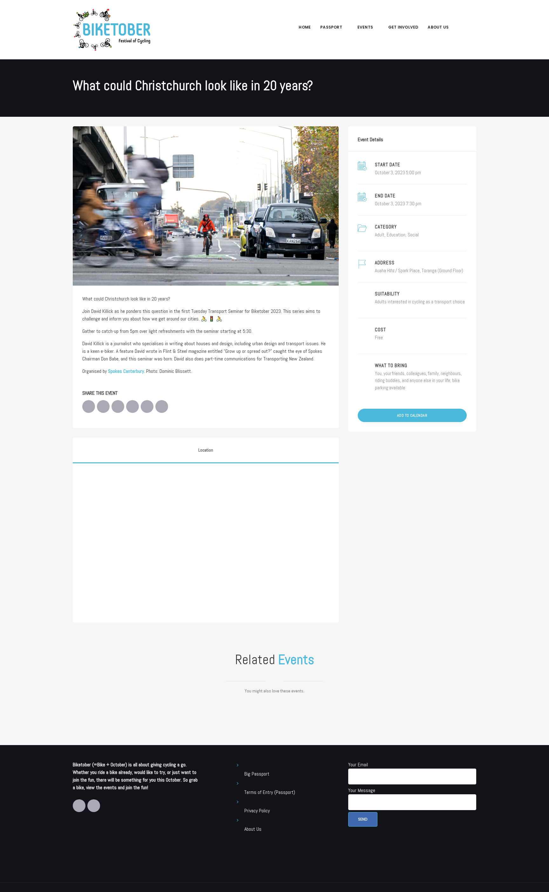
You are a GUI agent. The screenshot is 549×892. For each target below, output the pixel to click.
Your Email (358, 764)
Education (396, 235)
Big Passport (256, 773)
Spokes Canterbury (126, 371)
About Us (438, 27)
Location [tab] (205, 450)
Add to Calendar (412, 415)
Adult (379, 235)
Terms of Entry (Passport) (269, 792)
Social (413, 235)
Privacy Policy (257, 810)
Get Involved (403, 27)
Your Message (361, 790)
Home (305, 27)
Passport (331, 27)
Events (365, 27)
